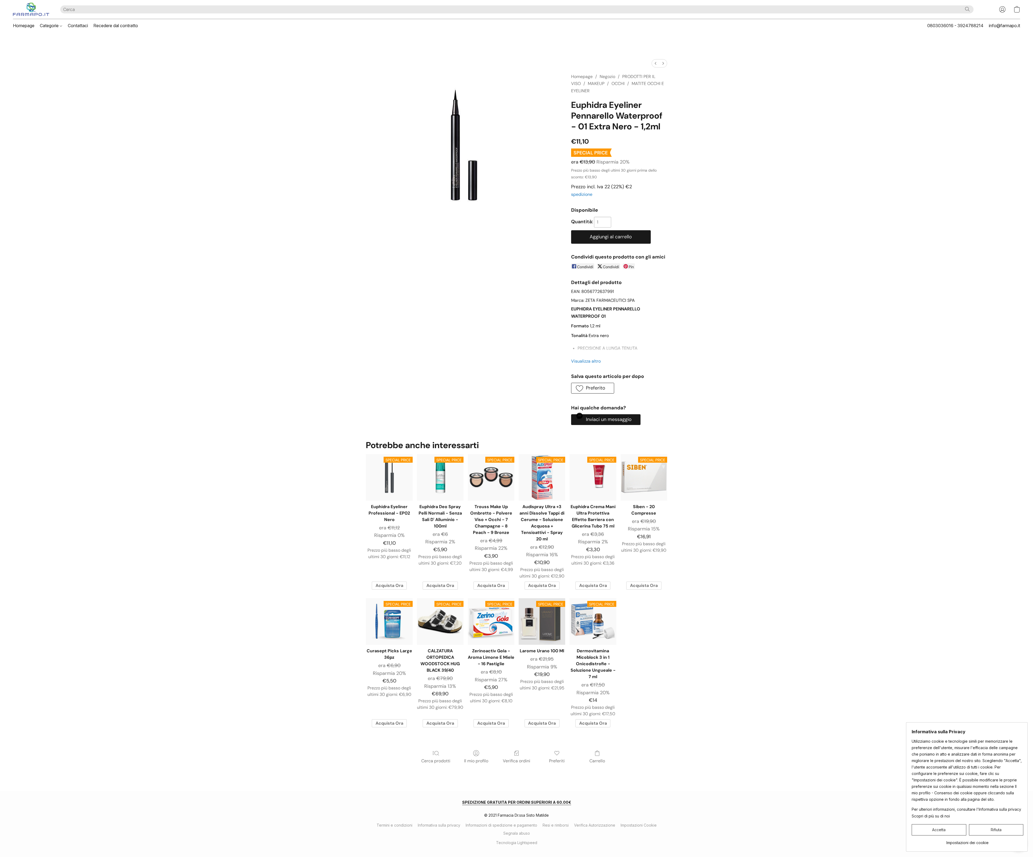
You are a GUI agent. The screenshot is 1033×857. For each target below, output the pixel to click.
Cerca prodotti (435, 761)
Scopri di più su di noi (931, 816)
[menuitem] (655, 63)
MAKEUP (596, 83)
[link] (967, 840)
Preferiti (557, 761)
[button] (31, 9)
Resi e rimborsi (556, 825)
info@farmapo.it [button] (1004, 25)
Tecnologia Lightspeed (516, 842)
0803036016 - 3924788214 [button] (955, 25)
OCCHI (618, 83)
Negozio (607, 76)
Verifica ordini (516, 761)
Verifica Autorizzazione (594, 825)
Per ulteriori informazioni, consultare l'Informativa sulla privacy (966, 809)
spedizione (581, 194)
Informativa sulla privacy (439, 825)
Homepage (23, 25)
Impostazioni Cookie (639, 825)
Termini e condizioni (394, 825)
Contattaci (78, 25)
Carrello (597, 761)
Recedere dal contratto (115, 25)
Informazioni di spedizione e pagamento (501, 825)
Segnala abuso (516, 833)
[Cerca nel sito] (967, 9)
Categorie (50, 25)
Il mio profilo (476, 761)
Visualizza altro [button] (586, 361)
